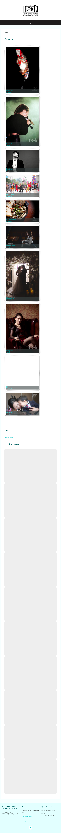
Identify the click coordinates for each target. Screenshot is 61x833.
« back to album (8, 437)
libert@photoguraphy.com (29, 821)
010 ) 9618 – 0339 (27, 816)
